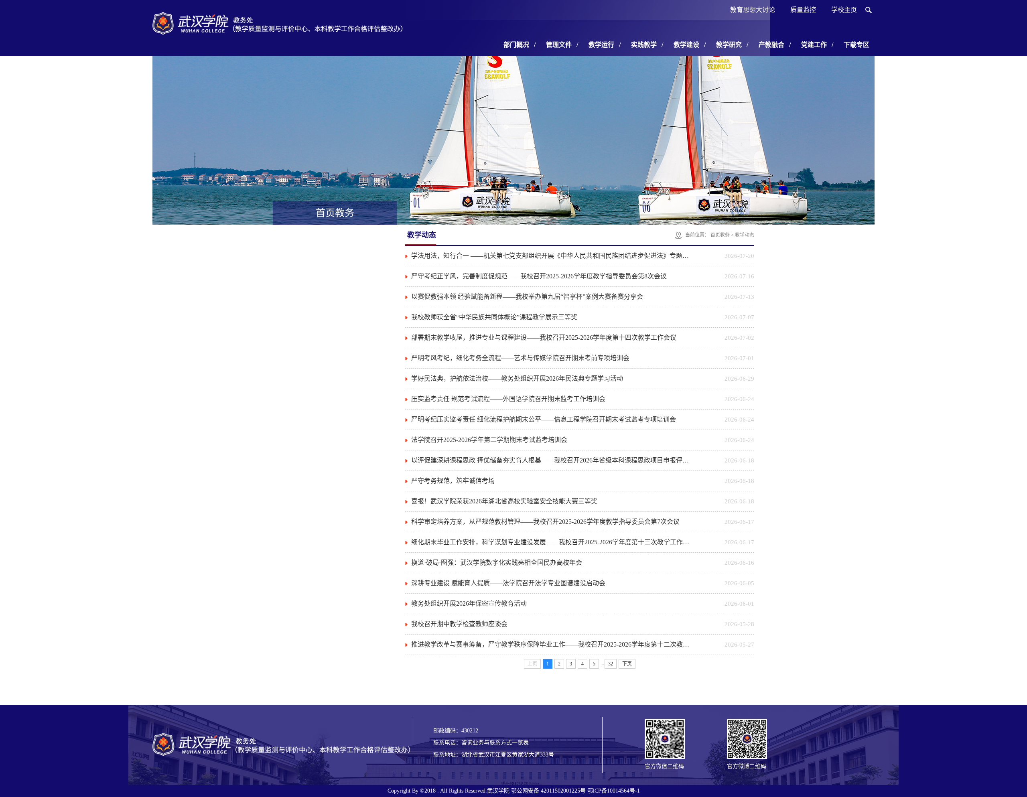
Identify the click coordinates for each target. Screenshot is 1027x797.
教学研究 (732, 44)
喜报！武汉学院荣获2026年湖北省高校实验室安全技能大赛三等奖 (504, 501)
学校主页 (844, 9)
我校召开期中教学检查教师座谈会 (459, 624)
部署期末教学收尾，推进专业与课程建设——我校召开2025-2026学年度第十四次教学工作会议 (543, 337)
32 (610, 664)
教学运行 (605, 44)
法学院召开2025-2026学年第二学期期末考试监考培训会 (489, 439)
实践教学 (647, 44)
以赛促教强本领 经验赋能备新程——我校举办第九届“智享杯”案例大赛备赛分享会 (527, 296)
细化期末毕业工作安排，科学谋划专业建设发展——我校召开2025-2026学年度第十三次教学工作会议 (552, 542)
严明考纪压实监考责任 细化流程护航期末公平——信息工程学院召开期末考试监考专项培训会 (543, 419)
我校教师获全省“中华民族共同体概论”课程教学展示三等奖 (494, 317)
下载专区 (856, 44)
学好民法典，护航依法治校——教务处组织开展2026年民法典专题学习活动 (517, 378)
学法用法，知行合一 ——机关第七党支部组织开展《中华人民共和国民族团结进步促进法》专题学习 (552, 255)
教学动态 (744, 235)
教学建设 (690, 44)
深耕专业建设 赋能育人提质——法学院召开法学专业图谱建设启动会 (508, 583)
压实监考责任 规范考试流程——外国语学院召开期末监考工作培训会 (508, 398)
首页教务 (720, 235)
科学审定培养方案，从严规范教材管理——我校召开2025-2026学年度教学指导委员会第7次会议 (545, 521)
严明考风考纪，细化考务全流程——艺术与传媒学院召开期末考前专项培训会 (520, 358)
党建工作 (817, 44)
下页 (627, 664)
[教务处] (278, 32)
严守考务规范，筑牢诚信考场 (453, 480)
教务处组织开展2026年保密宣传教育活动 (469, 603)
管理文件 (562, 44)
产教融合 (775, 44)
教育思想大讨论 (752, 9)
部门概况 (519, 44)
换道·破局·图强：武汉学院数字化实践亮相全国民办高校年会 (496, 562)
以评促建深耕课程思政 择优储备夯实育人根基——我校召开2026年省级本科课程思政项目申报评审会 (552, 460)
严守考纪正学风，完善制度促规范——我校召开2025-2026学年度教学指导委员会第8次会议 (539, 276)
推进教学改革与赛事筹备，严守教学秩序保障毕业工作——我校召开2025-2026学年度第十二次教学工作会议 (552, 644)
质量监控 (803, 9)
